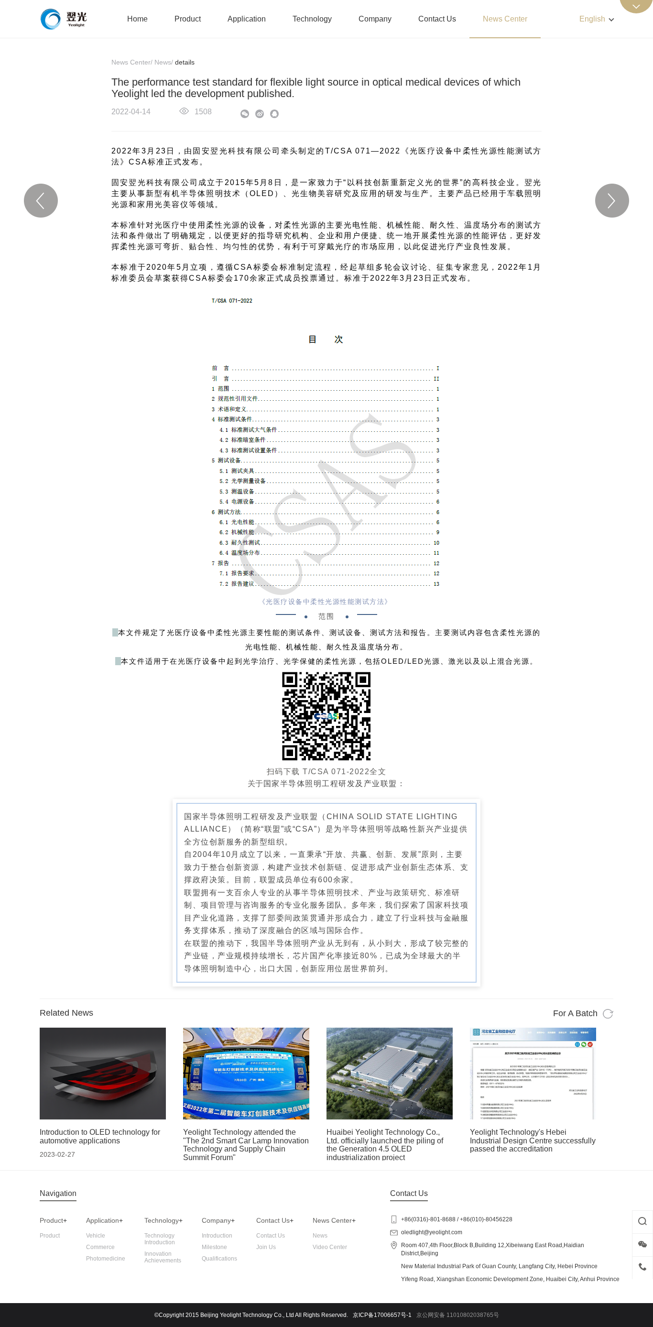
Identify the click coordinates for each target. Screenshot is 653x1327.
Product (187, 19)
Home (137, 19)
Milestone (214, 1247)
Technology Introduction (159, 1239)
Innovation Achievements (162, 1257)
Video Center (330, 1247)
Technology (312, 19)
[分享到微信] (246, 115)
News (320, 1235)
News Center (505, 19)
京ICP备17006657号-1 (382, 1315)
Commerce (100, 1247)
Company (375, 19)
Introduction (217, 1235)
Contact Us (437, 19)
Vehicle (95, 1235)
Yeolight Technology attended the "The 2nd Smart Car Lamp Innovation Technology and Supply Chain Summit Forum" (246, 1145)
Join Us (266, 1247)
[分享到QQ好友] (276, 115)
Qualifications (219, 1258)
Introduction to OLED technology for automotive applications (100, 1136)
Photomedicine (105, 1258)
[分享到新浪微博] (261, 115)
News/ (163, 62)
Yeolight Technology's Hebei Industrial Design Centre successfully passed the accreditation (533, 1140)
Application (247, 19)
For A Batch (576, 1013)
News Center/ (131, 62)
